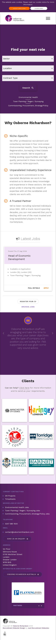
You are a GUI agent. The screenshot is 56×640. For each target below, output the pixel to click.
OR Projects (10, 496)
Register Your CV (28, 301)
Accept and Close (19, 8)
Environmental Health (28, 97)
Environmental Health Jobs (17, 507)
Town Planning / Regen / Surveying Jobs (22, 511)
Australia (23, 574)
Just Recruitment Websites (38, 628)
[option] (28, 269)
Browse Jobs (28, 307)
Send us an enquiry (17, 539)
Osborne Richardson (20, 626)
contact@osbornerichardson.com (19, 532)
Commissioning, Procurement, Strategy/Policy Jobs (27, 514)
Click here (24, 388)
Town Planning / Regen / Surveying (28, 101)
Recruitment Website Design (14, 628)
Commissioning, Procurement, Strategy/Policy (28, 106)
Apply (46, 288)
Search (28, 87)
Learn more (39, 8)
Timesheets (10, 499)
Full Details (34, 288)
